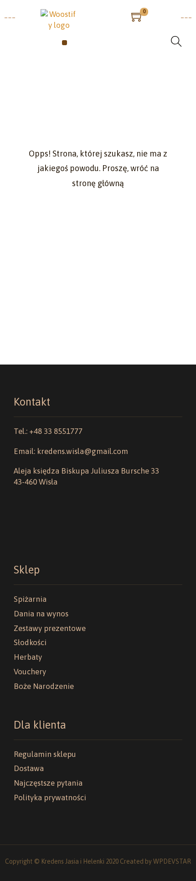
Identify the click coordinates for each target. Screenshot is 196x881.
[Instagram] (31, 532)
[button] (64, 42)
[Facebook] (18, 532)
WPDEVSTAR (172, 861)
